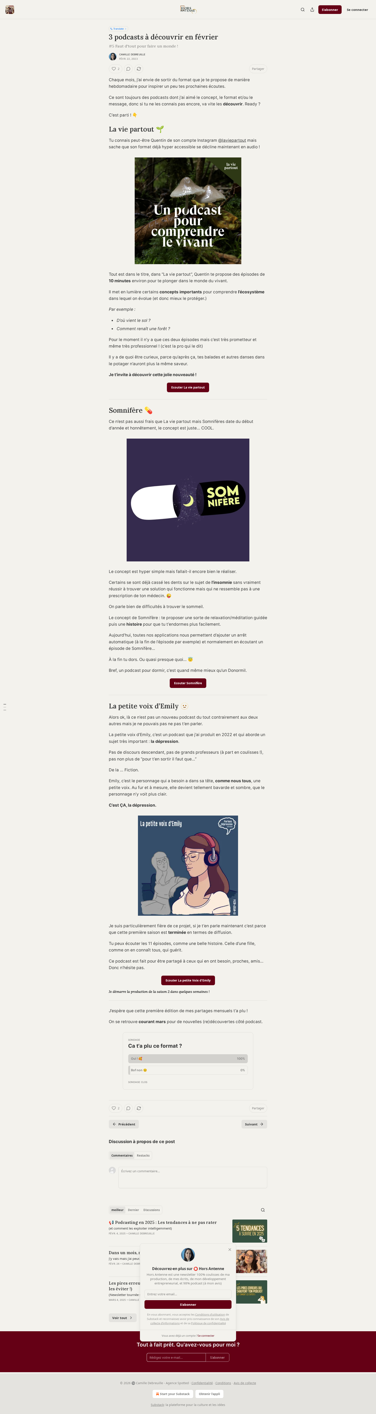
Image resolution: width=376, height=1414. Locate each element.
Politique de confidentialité (208, 1323)
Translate (118, 28)
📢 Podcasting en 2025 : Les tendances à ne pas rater (163, 1222)
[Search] (302, 9)
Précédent (126, 1124)
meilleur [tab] (117, 1210)
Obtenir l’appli (209, 1394)
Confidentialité (202, 1383)
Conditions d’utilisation (210, 1314)
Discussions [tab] (151, 1210)
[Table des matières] (5, 707)
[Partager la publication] (312, 9)
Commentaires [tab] (122, 1155)
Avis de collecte (245, 1383)
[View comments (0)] (128, 68)
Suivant (251, 1124)
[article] (188, 1231)
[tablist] (130, 1155)
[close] (229, 1249)
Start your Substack (175, 1394)
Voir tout (119, 1318)
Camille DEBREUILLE (132, 54)
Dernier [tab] (133, 1210)
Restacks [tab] (143, 1155)
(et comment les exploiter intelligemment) (140, 1228)
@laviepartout (232, 140)
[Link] (102, 129)
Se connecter (357, 9)
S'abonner (330, 9)
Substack (157, 1405)
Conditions (223, 1383)
